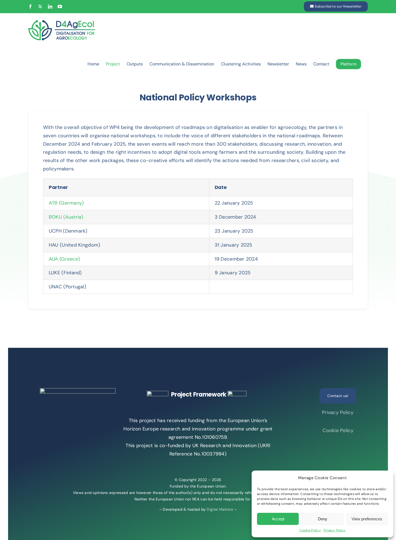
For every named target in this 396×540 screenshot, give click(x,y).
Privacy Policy (335, 530)
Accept (278, 519)
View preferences (367, 519)
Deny (322, 519)
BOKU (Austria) (66, 217)
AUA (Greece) (64, 259)
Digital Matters (220, 509)
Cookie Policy (310, 530)
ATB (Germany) (66, 203)
